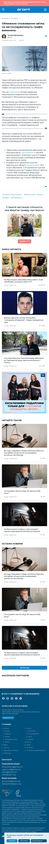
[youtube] (11, 699)
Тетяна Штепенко (15, 35)
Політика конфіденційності (36, 750)
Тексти (29, 728)
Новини (14, 18)
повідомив (14, 92)
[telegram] (16, 699)
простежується (28, 153)
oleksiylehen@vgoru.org (11, 784)
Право (7, 736)
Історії (7, 731)
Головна (5, 18)
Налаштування (37, 841)
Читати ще (24, 668)
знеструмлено (33, 165)
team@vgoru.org (9, 775)
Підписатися (8, 718)
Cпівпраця (7, 753)
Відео (5, 745)
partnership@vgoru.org (11, 781)
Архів (28, 745)
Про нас (6, 747)
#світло (40, 195)
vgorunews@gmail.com (11, 769)
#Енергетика (29, 195)
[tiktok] (20, 699)
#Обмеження (16, 198)
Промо (30, 739)
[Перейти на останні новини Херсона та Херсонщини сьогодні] (24, 10)
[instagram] (7, 699)
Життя (7, 742)
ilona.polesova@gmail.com (12, 767)
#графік (6, 198)
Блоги (29, 742)
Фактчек (8, 734)
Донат (23, 241)
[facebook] (3, 699)
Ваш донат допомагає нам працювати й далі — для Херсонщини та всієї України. (24, 3)
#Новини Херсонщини (12, 195)
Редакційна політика (10, 750)
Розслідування (33, 734)
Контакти (30, 747)
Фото (30, 736)
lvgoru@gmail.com (9, 772)
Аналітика (31, 731)
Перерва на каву (11, 739)
